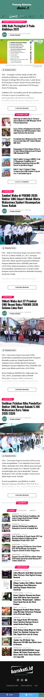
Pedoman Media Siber (12, 686)
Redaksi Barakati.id (26, 686)
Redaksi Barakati (15, 35)
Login (36, 686)
